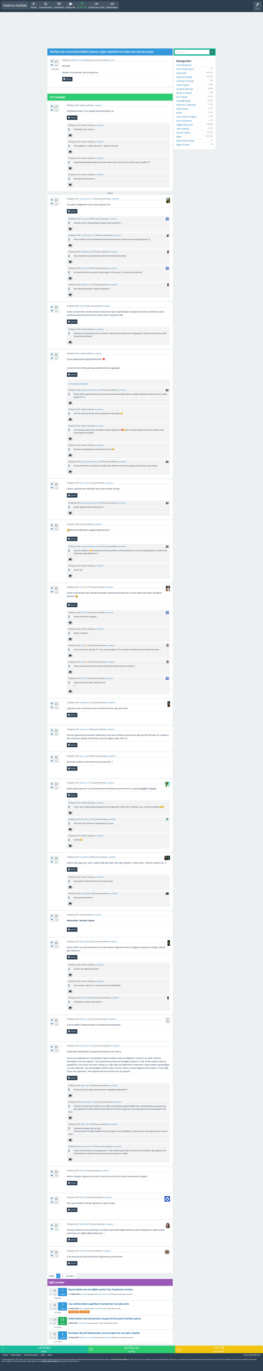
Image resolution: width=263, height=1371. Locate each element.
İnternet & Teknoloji (186, 105)
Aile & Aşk (84, 1294)
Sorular (34, 7)
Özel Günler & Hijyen (186, 117)
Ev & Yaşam (182, 97)
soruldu (112, 60)
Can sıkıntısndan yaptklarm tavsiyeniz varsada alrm (98, 1303)
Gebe (43, 1355)
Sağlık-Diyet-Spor (86, 1337)
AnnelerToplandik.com (252, 1355)
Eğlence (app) (182, 144)
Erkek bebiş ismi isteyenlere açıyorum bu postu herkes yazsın (104, 1318)
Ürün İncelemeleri (185, 69)
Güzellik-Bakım (183, 101)
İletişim (5, 1355)
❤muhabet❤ (73, 1312)
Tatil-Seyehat (182, 128)
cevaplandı (98, 105)
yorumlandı (99, 125)
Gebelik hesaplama (31, 1355)
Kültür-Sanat (80, 60)
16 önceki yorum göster (78, 384)
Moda (179, 113)
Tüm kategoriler (184, 65)
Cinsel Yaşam (182, 85)
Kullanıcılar (70, 7)
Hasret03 (107, 1337)
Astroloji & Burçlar (185, 81)
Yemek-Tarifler (183, 132)
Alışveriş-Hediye (184, 77)
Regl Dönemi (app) (185, 140)
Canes (97, 1309)
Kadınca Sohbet (15, 5)
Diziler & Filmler (184, 93)
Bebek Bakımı (112, 7)
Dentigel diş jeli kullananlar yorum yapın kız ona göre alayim (104, 1332)
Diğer (81, 1309)
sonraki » (70, 1276)
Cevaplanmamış (45, 7)
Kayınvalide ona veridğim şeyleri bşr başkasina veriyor (100, 1289)
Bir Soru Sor (82, 7)
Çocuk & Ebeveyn (184, 89)
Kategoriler (59, 7)
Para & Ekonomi (184, 120)
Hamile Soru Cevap (96, 7)
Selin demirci (103, 1294)
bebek (50, 1355)
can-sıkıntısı (84, 1312)
